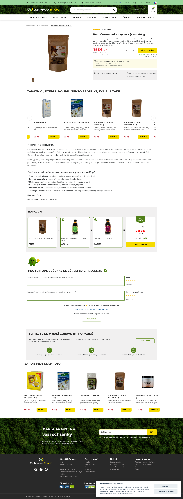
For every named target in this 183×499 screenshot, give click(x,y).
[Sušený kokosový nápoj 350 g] (76, 108)
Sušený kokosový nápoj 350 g (76, 123)
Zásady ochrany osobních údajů (71, 472)
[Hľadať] (114, 10)
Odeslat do (151, 432)
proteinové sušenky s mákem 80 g (117, 397)
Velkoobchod (114, 469)
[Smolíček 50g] (46, 108)
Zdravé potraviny (109, 17)
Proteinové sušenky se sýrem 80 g (61, 25)
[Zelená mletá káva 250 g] (91, 381)
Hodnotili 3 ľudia (106, 30)
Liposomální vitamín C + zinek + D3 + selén (75, 239)
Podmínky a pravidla (66, 464)
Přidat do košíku (147, 50)
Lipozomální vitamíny (38, 17)
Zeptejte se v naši (137, 76)
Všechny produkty (31, 25)
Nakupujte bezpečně (117, 467)
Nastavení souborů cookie (68, 476)
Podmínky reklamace (67, 467)
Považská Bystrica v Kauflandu (145, 462)
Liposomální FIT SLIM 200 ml (105, 238)
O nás (141, 3)
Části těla (126, 17)
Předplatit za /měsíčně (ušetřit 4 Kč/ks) (112, 63)
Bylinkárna (76, 17)
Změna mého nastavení (166, 491)
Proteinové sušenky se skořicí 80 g (104, 124)
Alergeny (88, 469)
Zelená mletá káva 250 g (90, 396)
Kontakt (148, 3)
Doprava (106, 73)
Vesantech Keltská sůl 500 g (147, 397)
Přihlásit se (91, 319)
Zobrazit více (108, 45)
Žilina (137, 467)
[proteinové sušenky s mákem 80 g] (119, 381)
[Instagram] (35, 469)
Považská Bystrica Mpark (143, 464)
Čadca (137, 469)
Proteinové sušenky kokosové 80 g (132, 124)
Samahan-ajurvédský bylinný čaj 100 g (33, 397)
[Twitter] (41, 469)
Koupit (52, 137)
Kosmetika (91, 17)
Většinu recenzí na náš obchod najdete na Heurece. (91, 309)
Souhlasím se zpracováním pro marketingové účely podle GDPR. (126, 437)
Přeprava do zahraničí (117, 464)
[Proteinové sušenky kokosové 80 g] (136, 108)
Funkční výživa (59, 17)
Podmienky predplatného (68, 469)
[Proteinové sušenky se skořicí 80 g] (106, 108)
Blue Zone (117, 3)
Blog (134, 3)
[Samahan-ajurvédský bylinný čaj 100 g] (35, 381)
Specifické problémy (145, 17)
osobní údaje (123, 437)
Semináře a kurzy (90, 464)
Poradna (127, 3)
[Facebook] (46, 469)
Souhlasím (165, 486)
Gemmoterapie (90, 472)
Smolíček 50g (40, 123)
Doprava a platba (115, 462)
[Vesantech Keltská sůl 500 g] (147, 381)
